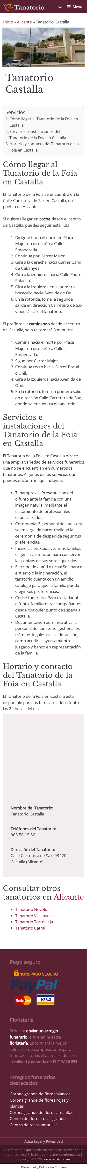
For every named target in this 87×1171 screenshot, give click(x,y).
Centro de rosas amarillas (34, 1124)
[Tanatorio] (23, 6)
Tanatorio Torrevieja (34, 921)
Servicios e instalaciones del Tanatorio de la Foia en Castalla (37, 134)
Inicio (8, 22)
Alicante (24, 22)
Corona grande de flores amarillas (41, 1112)
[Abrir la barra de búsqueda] (60, 6)
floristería (19, 1043)
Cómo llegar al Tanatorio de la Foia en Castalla (43, 122)
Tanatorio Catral (30, 928)
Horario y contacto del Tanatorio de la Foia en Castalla (44, 147)
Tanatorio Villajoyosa (34, 915)
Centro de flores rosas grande (38, 1118)
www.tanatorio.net (57, 1159)
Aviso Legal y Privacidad (43, 1141)
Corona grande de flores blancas (40, 1094)
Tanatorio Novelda (32, 909)
